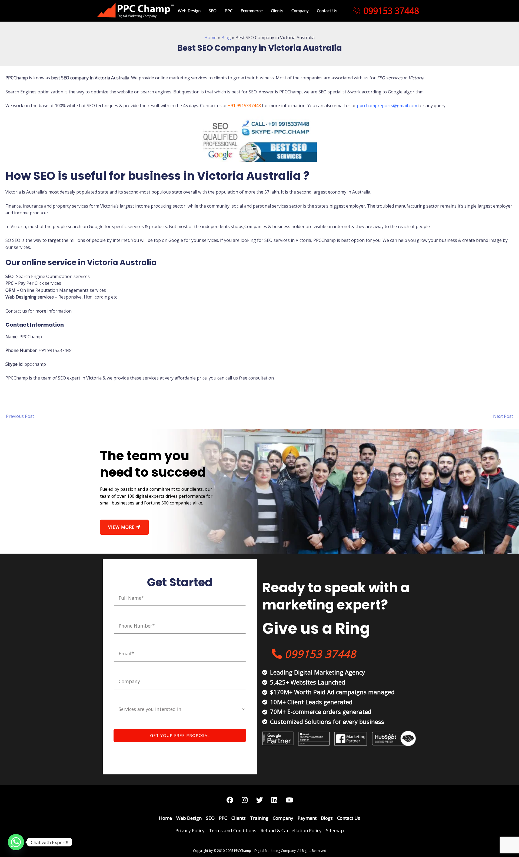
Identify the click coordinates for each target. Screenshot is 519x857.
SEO (213, 10)
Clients (277, 10)
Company (300, 10)
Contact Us (327, 10)
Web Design (189, 10)
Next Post (505, 416)
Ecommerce (252, 10)
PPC (228, 10)
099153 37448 (391, 10)
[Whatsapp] (16, 842)
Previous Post (17, 416)
